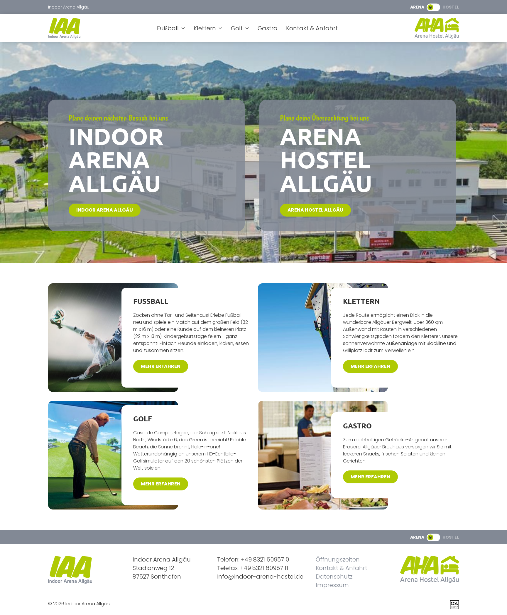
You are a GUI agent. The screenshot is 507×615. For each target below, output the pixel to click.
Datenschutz (334, 576)
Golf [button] (237, 28)
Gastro (267, 28)
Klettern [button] (205, 28)
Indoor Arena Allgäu (104, 210)
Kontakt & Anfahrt (312, 28)
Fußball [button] (168, 28)
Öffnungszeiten (338, 559)
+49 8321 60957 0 (265, 559)
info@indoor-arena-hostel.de (260, 576)
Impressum (332, 585)
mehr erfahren (160, 366)
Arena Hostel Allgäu (315, 210)
